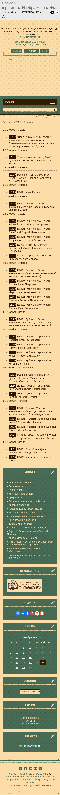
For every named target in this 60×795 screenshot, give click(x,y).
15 (23, 657)
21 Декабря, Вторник (15, 184)
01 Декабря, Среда (14, 442)
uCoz (48, 773)
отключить (31, 12)
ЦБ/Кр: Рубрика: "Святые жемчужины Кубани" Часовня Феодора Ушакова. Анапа (31, 206)
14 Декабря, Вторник (15, 262)
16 (30, 657)
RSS (45, 44)
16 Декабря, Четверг (15, 196)
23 (30, 662)
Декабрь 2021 (30, 637)
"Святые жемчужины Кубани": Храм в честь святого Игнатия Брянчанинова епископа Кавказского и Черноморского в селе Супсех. (31, 142)
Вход (44, 51)
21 (17, 662)
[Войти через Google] (37, 613)
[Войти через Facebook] (27, 613)
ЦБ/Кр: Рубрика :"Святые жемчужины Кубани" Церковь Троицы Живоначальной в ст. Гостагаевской (30, 322)
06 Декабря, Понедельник (18, 367)
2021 (18, 122)
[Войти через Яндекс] (32, 613)
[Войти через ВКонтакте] (23, 613)
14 (17, 657)
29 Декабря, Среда (14, 129)
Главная (17, 51)
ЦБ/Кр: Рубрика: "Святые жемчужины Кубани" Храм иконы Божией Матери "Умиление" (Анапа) (32, 273)
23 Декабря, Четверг (15, 167)
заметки (30, 37)
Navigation (9, 101)
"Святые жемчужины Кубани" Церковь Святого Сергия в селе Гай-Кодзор (30, 160)
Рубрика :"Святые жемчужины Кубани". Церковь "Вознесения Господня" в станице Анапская (30, 377)
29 (23, 667)
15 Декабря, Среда (14, 213)
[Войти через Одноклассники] (42, 613)
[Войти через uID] (18, 613)
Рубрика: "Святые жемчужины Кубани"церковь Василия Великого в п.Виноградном (30, 177)
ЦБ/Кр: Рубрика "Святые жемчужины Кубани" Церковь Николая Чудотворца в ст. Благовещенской (31, 411)
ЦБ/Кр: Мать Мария (28, 192)
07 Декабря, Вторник (15, 329)
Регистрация (31, 51)
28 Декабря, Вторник (15, 150)
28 (17, 667)
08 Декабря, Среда (14, 312)
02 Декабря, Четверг (15, 400)
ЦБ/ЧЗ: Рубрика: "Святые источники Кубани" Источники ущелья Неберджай (31, 247)
